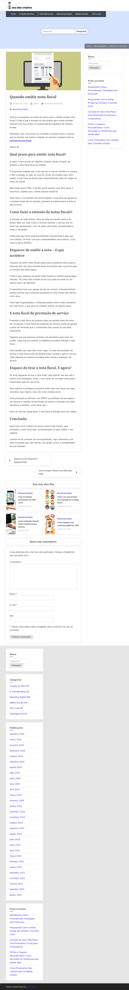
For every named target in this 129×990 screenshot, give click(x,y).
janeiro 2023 (16, 867)
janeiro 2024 (16, 806)
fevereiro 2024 (17, 800)
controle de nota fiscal (20, 140)
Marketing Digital (64, 14)
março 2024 (15, 795)
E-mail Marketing (45, 14)
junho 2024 (15, 778)
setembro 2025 (17, 734)
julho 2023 (15, 839)
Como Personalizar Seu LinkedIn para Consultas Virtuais (21, 971)
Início (13, 14)
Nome (13, 594)
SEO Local (96, 14)
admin (36, 103)
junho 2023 (15, 845)
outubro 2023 (16, 822)
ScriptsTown (31, 987)
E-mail (13, 605)
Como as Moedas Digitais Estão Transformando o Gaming (28, 524)
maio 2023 (15, 850)
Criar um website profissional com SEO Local (27, 500)
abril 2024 (15, 789)
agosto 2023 (16, 834)
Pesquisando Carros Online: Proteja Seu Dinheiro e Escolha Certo (102, 102)
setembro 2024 (17, 761)
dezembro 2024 (17, 750)
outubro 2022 (16, 883)
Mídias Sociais (81, 14)
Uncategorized (17, 713)
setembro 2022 (17, 889)
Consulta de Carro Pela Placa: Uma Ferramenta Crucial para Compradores (102, 115)
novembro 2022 (17, 878)
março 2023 (15, 856)
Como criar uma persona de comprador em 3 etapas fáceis (68, 500)
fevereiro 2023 (17, 861)
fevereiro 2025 (17, 745)
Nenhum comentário (53, 103)
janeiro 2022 (16, 895)
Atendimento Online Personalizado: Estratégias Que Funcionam (102, 90)
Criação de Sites (26, 14)
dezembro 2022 (17, 872)
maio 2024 (15, 784)
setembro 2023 (17, 828)
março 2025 (15, 739)
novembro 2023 (17, 817)
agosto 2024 (16, 767)
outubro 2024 (16, 756)
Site (11, 615)
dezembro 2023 (17, 811)
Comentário (16, 562)
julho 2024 (15, 772)
